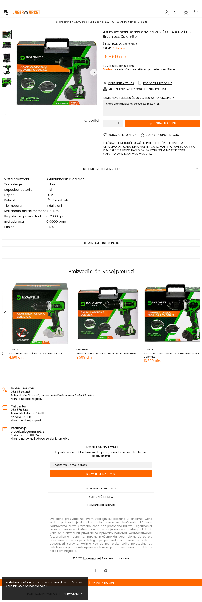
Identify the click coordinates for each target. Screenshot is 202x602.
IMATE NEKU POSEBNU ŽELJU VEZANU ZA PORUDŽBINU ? (138, 98)
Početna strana (63, 21)
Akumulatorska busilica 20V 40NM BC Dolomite (99, 353)
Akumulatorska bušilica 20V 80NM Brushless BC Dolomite (167, 355)
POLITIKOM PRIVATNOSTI (43, 593)
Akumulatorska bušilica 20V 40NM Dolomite (29, 353)
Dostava (108, 69)
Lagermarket (26, 12)
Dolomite (119, 48)
